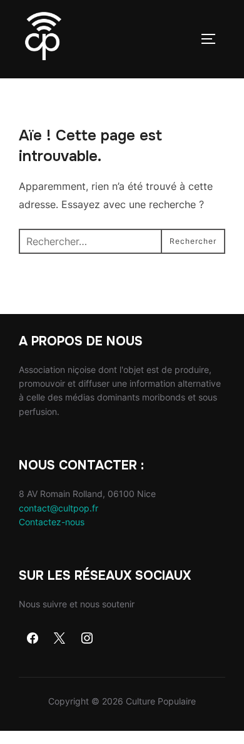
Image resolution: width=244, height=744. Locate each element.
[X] (60, 638)
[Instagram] (87, 638)
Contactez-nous (51, 521)
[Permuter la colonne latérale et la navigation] (212, 39)
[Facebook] (32, 638)
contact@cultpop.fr (58, 508)
